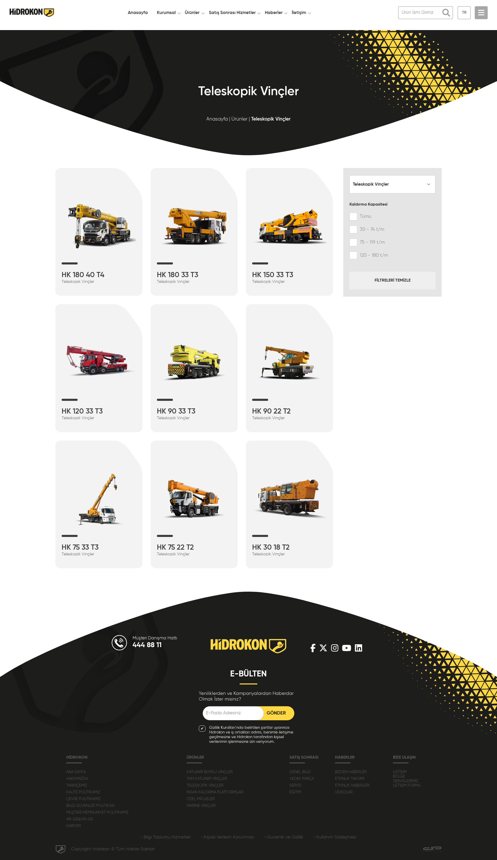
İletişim (299, 13)
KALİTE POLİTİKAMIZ (83, 792)
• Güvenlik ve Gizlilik (283, 837)
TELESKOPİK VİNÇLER (205, 785)
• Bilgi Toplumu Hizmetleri (166, 837)
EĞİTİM (295, 792)
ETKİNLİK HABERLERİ (352, 785)
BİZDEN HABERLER (351, 772)
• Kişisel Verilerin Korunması (227, 837)
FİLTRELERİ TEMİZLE (393, 280)
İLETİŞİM (400, 772)
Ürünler (192, 13)
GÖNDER (276, 713)
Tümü (365, 216)
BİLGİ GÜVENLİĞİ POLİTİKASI (90, 806)
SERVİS (295, 785)
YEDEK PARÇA (301, 779)
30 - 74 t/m (372, 229)
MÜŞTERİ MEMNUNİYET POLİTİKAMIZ (97, 812)
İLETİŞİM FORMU (407, 785)
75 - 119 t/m (372, 242)
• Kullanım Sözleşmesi (335, 837)
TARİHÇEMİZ (76, 785)
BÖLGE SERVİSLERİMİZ (405, 779)
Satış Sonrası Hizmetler (232, 13)
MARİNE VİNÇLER (201, 806)
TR (464, 13)
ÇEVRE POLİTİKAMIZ (83, 799)
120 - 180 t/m (374, 255)
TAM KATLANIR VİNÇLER (207, 779)
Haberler (274, 13)
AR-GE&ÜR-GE (79, 819)
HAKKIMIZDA (77, 779)
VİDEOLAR (344, 792)
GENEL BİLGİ (300, 772)
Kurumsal (166, 13)
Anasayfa (138, 13)
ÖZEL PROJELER (201, 799)
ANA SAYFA (76, 772)
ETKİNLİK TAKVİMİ (349, 779)
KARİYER (73, 826)
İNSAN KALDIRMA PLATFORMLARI (215, 792)
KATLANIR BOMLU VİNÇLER (210, 772)
